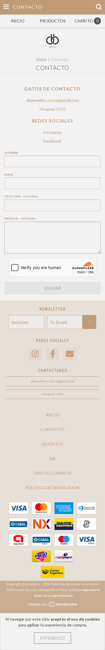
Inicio (41, 59)
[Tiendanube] (52, 606)
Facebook (52, 140)
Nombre (11, 152)
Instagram (52, 132)
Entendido (52, 637)
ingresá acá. (91, 590)
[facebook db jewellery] (52, 354)
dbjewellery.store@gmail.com (52, 100)
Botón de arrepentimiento (53, 595)
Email (8, 174)
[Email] (69, 354)
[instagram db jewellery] (35, 354)
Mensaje (19, 218)
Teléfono (21, 196)
